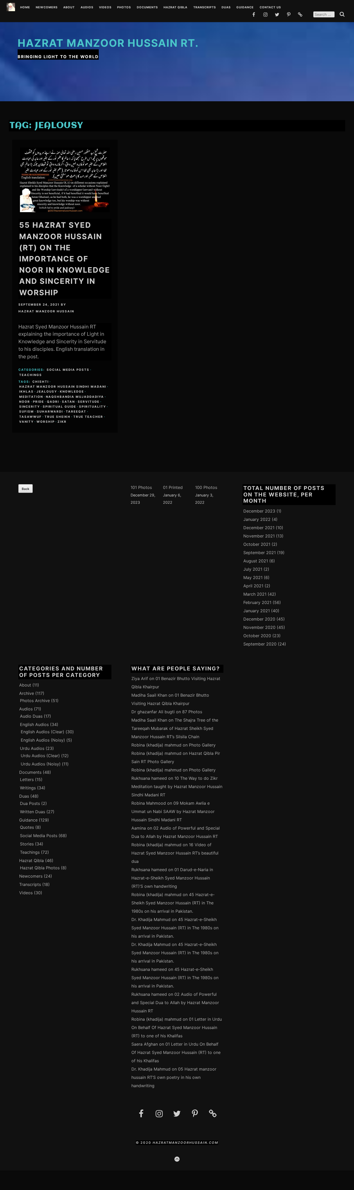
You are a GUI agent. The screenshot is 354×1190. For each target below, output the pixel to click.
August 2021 (255, 560)
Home (25, 7)
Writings (28, 787)
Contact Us (270, 7)
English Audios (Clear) (42, 731)
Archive (26, 693)
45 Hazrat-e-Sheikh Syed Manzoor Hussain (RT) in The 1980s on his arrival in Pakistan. (173, 903)
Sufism (26, 411)
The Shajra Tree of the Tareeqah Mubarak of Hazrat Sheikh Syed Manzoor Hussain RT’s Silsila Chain (174, 728)
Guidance (245, 7)
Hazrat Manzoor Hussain (46, 311)
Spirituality (92, 406)
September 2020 (260, 644)
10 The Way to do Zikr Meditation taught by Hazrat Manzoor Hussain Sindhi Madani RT (176, 786)
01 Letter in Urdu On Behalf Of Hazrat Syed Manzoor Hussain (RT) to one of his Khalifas (176, 1027)
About (69, 7)
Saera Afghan (144, 1044)
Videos (105, 7)
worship (46, 421)
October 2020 (257, 635)
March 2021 (254, 594)
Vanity (26, 421)
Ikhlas (26, 391)
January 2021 (256, 610)
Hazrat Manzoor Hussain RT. (108, 43)
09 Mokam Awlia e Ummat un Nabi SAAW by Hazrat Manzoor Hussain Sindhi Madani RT (173, 811)
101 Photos (141, 487)
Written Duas (32, 811)
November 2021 (259, 536)
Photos (124, 7)
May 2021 (253, 577)
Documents (147, 7)
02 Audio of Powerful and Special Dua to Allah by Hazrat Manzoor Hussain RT (175, 1002)
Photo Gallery (202, 745)
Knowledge (72, 391)
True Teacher (88, 417)
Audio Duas (31, 716)
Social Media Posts (68, 370)
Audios (87, 7)
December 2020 (259, 619)
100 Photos (206, 487)
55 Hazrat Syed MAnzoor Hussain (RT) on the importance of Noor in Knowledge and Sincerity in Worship (64, 258)
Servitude (89, 402)
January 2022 (257, 519)
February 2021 (257, 602)
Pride (38, 402)
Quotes (27, 827)
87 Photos (192, 711)
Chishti (40, 382)
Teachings (30, 375)
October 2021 (256, 544)
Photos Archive (35, 700)
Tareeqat (76, 411)
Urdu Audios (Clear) (40, 755)
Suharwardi (50, 411)
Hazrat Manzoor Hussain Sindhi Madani (62, 386)
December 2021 (258, 527)
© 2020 (144, 1143)
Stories (27, 843)
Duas (226, 7)
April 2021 (253, 585)
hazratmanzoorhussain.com (185, 1143)
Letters (27, 779)
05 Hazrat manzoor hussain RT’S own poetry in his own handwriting (173, 1077)
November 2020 (259, 627)
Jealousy (47, 391)
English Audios (34, 724)
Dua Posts (30, 803)
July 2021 (252, 569)
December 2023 (259, 511)
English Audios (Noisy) (43, 740)
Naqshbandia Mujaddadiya (75, 397)
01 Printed (173, 487)
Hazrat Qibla (175, 7)
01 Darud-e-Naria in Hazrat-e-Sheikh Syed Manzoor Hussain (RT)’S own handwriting (172, 878)
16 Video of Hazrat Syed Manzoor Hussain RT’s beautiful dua (174, 853)
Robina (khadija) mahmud (156, 745)
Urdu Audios (32, 748)
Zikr (62, 421)
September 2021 (259, 552)
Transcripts (204, 7)
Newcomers (47, 7)
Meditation (31, 397)
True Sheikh (57, 417)
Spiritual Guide (59, 406)
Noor (24, 402)
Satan (68, 402)
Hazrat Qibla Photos (40, 867)
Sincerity (29, 406)
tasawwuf (30, 417)
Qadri (53, 402)
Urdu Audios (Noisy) (41, 764)
